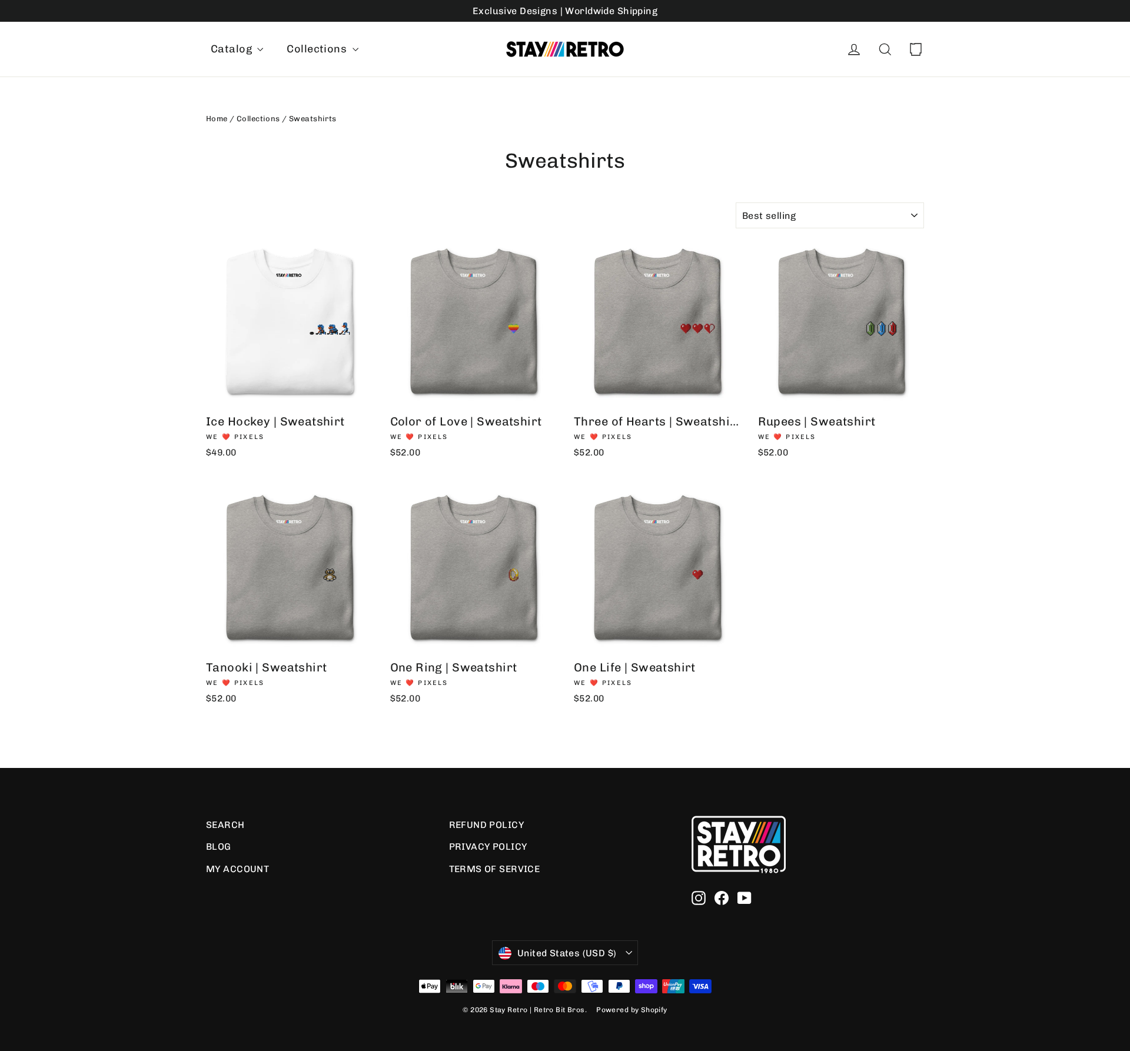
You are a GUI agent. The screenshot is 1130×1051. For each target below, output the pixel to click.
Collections (318, 48)
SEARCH (225, 824)
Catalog (232, 48)
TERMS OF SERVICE (494, 868)
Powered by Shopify (631, 1010)
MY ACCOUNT (237, 868)
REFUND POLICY (486, 824)
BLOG (218, 846)
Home (217, 118)
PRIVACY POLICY (488, 846)
